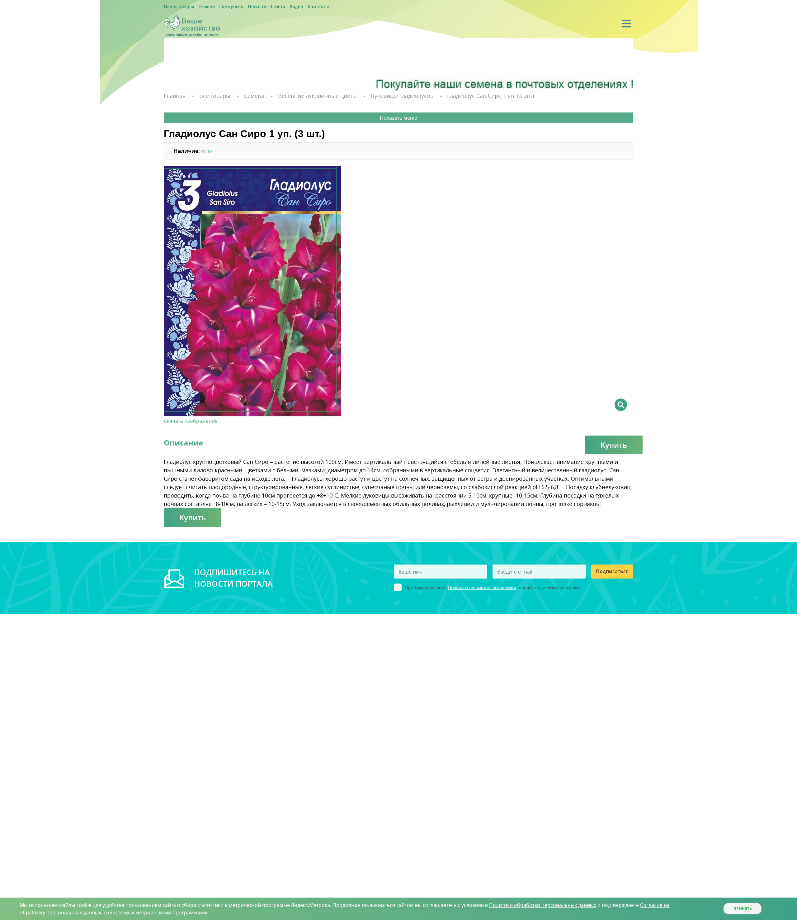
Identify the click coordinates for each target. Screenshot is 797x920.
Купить (614, 444)
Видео (277, 6)
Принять (742, 908)
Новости (244, 6)
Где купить (222, 6)
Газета (262, 6)
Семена (200, 6)
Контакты (296, 6)
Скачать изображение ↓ (192, 420)
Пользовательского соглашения (482, 586)
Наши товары (176, 6)
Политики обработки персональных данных (542, 905)
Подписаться (612, 570)
